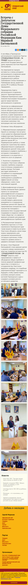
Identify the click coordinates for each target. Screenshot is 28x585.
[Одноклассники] (18, 50)
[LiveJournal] (24, 50)
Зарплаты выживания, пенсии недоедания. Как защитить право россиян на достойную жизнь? (13, 499)
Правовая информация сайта (10, 578)
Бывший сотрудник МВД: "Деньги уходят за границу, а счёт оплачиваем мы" (13, 484)
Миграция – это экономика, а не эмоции (12, 494)
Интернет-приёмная (8, 519)
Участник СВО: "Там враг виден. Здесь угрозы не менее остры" (12, 479)
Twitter (4, 524)
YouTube (4, 545)
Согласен (14, 582)
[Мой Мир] (20, 50)
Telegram (4, 521)
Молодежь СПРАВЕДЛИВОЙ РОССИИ (10, 559)
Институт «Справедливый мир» (11, 555)
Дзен (3, 523)
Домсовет (5, 565)
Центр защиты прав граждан (10, 557)
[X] (22, 50)
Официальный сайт (7, 517)
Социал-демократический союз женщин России (11, 562)
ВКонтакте (5, 526)
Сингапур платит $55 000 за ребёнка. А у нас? (14, 489)
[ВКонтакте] (16, 50)
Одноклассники (6, 528)
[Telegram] (26, 50)
